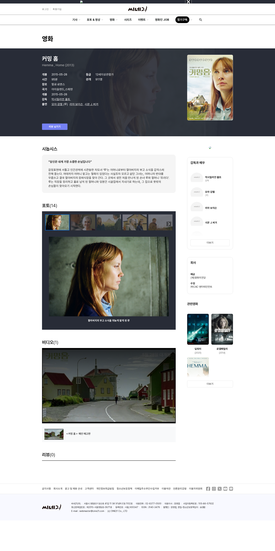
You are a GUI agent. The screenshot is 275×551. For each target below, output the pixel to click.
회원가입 (57, 9)
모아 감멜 (57, 104)
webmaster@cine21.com (91, 511)
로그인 (45, 9)
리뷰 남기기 (55, 126)
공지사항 (46, 488)
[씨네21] (137, 9)
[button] (169, 224)
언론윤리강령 (180, 488)
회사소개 (57, 488)
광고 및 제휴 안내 (73, 488)
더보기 (210, 242)
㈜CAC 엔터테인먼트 (201, 286)
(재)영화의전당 (198, 277)
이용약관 (166, 488)
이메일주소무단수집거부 (147, 488)
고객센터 (89, 488)
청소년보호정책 (124, 488)
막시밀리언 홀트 (61, 99)
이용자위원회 (195, 488)
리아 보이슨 (77, 104)
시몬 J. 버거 (91, 104)
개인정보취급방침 (105, 488)
